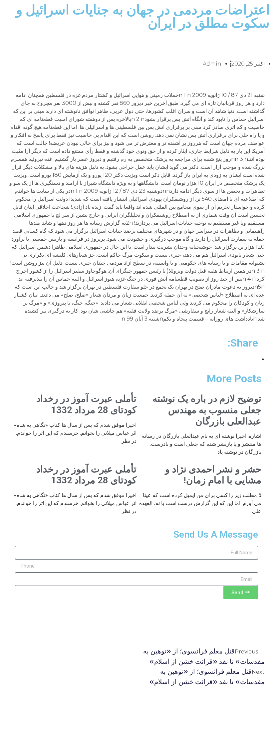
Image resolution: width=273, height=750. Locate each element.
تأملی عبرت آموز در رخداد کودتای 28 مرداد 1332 (86, 404)
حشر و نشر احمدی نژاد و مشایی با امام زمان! (213, 475)
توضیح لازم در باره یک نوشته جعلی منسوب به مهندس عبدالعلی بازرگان (206, 409)
